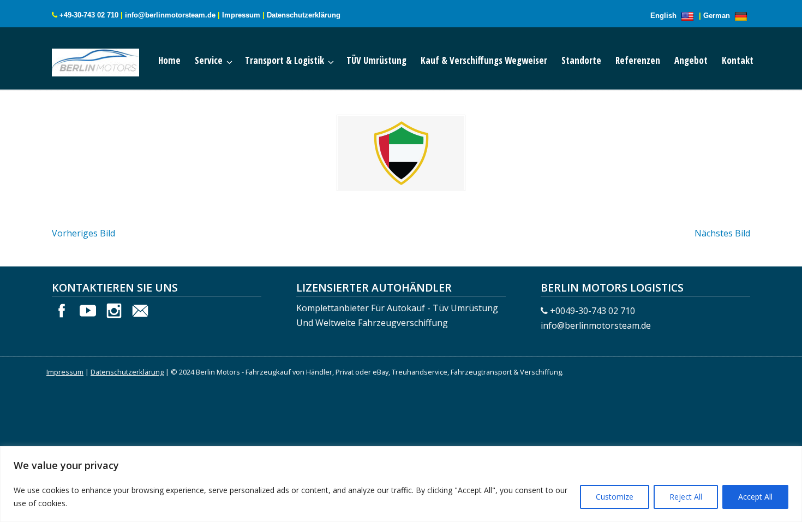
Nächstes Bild (722, 233)
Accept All (755, 496)
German (717, 15)
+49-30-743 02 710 (88, 15)
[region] (401, 484)
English (664, 15)
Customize (614, 496)
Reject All (685, 496)
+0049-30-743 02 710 (592, 311)
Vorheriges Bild (83, 233)
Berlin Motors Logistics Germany (106, 60)
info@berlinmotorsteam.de (170, 15)
